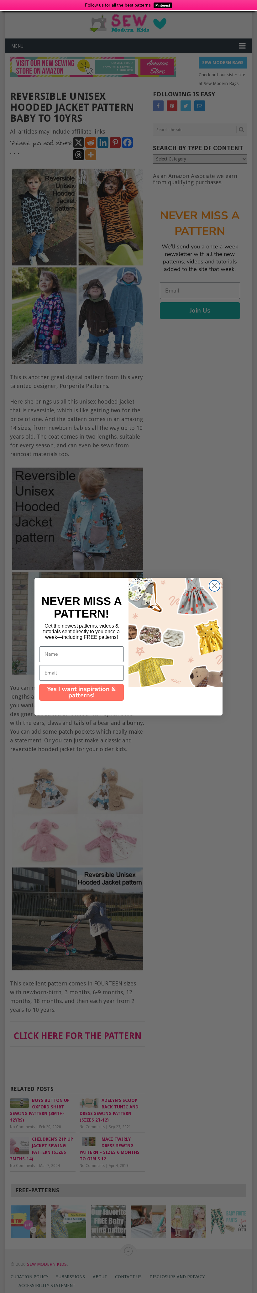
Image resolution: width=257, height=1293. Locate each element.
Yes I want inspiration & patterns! (81, 692)
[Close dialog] (214, 585)
